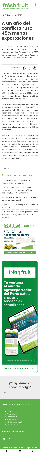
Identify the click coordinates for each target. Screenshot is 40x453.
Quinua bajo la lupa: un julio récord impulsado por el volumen (16, 181)
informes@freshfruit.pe (19, 404)
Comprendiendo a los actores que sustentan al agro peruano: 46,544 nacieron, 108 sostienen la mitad (17, 190)
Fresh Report (12, 419)
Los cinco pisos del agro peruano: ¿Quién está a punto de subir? (19, 198)
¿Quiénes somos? (14, 422)
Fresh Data (12, 416)
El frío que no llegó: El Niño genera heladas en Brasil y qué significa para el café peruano (20, 214)
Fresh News (12, 414)
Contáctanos (13, 424)
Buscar (36, 168)
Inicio (9, 411)
